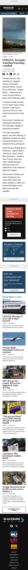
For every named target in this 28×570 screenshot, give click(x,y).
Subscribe (14, 290)
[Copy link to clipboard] (18, 74)
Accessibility (14, 554)
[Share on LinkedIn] (11, 74)
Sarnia (4, 56)
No (9, 228)
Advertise (14, 560)
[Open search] (22, 9)
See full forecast (14, 259)
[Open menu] (26, 9)
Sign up (22, 13)
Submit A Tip (14, 557)
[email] (14, 74)
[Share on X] (7, 74)
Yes (9, 230)
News (11, 56)
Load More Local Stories (14, 509)
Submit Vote (14, 234)
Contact (14, 552)
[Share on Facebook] (3, 74)
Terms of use (14, 562)
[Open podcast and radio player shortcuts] (19, 9)
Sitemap (14, 568)
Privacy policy (14, 565)
